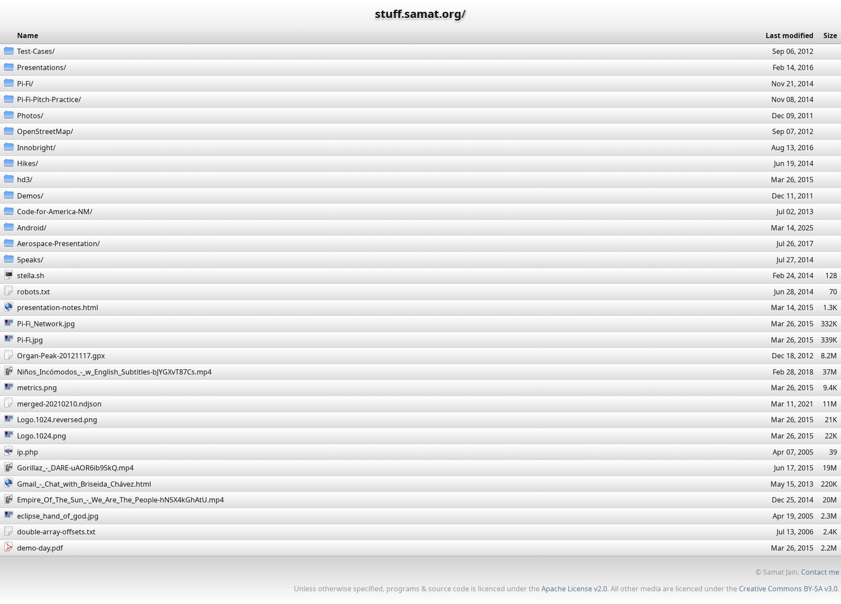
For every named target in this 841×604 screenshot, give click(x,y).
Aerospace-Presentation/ (58, 243)
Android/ (31, 228)
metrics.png (37, 387)
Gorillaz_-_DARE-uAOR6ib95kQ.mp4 (75, 468)
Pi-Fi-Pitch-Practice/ (49, 99)
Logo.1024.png (41, 436)
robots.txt (33, 292)
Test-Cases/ (36, 51)
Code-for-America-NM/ (54, 211)
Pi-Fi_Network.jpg (46, 323)
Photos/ (30, 115)
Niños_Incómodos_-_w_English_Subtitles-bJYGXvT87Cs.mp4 (114, 372)
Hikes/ (27, 163)
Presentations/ (41, 67)
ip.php (27, 452)
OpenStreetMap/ (45, 131)
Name (27, 35)
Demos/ (30, 196)
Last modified (789, 35)
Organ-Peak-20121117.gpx (61, 355)
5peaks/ (30, 260)
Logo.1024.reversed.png (57, 419)
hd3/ (24, 179)
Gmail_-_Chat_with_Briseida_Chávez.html (84, 484)
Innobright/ (36, 147)
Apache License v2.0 (574, 588)
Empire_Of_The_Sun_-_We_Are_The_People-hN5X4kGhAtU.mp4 (120, 500)
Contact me (820, 572)
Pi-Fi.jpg (30, 340)
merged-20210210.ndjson (59, 404)
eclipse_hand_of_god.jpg (58, 516)
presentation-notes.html (57, 307)
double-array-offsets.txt (56, 532)
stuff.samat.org (418, 13)
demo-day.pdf (40, 548)
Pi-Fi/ (25, 83)
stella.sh (30, 275)
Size (830, 35)
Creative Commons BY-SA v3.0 (788, 588)
